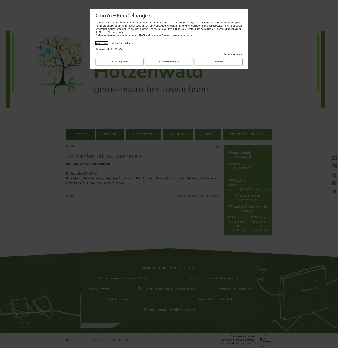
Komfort (119, 49)
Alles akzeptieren (119, 61)
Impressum (102, 43)
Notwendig (105, 49)
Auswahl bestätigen (169, 61)
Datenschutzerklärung (122, 43)
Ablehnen (218, 61)
